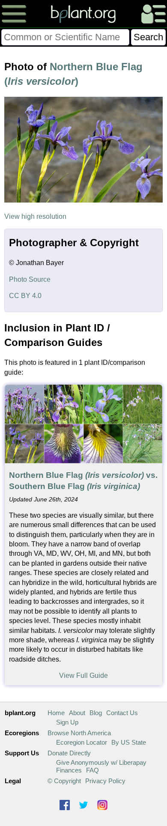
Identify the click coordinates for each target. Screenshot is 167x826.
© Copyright (64, 780)
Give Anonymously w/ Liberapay (101, 762)
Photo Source (30, 279)
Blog (95, 712)
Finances (69, 770)
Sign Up (67, 722)
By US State (128, 742)
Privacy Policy (105, 780)
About (77, 712)
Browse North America (79, 733)
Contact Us (122, 712)
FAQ (92, 770)
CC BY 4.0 (25, 295)
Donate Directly (69, 753)
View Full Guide (83, 675)
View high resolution (35, 216)
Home (56, 712)
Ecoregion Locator (81, 742)
